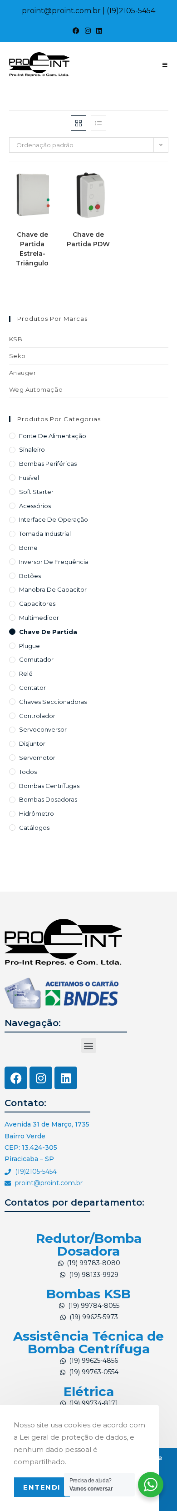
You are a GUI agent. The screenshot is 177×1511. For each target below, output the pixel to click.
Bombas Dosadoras (48, 799)
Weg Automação (36, 389)
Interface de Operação (53, 519)
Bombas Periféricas (48, 463)
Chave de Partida (48, 631)
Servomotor (37, 757)
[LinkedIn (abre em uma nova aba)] (99, 31)
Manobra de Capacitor (53, 589)
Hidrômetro (36, 813)
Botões (30, 575)
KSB (16, 339)
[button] (88, 1045)
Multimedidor (39, 617)
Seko (17, 355)
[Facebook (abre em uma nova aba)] (77, 31)
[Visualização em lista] (98, 123)
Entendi (42, 1487)
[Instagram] (41, 1078)
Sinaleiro (32, 449)
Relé (26, 673)
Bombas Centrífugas (49, 785)
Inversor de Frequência (53, 561)
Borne (28, 547)
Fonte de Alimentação (52, 435)
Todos (28, 771)
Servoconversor (43, 729)
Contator (32, 687)
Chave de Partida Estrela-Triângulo (32, 248)
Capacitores (37, 603)
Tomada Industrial (45, 533)
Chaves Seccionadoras (53, 701)
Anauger (22, 372)
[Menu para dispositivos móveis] (165, 64)
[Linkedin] (65, 1078)
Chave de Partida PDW (88, 239)
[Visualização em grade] (78, 123)
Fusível (29, 477)
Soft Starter (36, 491)
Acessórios (35, 505)
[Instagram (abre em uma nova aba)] (87, 31)
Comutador (36, 659)
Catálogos (34, 827)
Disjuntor (32, 743)
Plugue (29, 645)
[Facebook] (16, 1078)
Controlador (37, 715)
